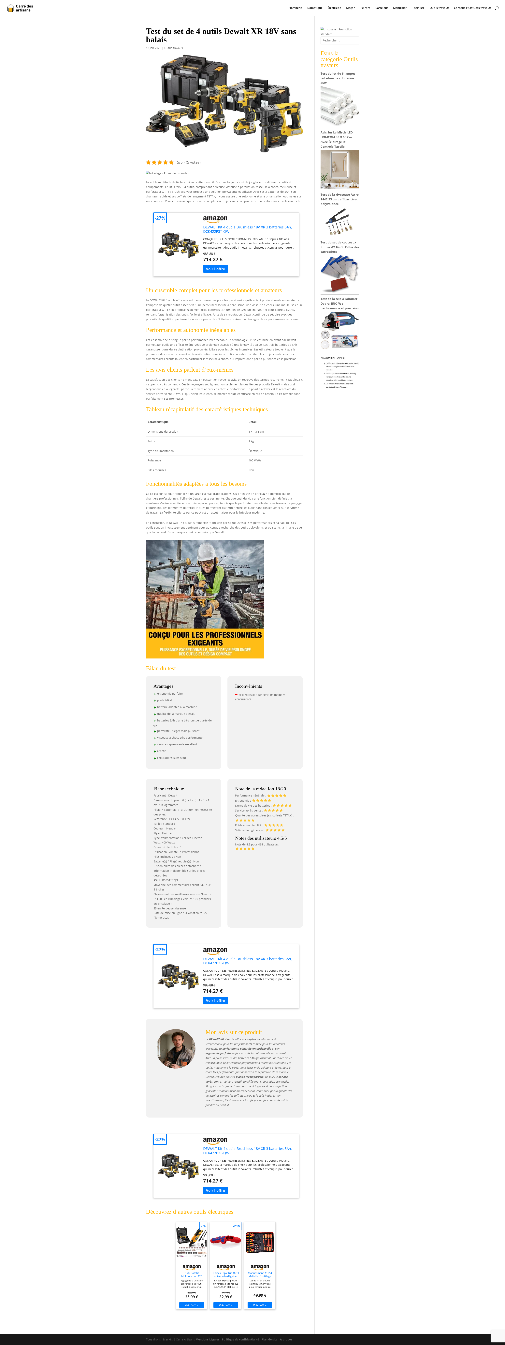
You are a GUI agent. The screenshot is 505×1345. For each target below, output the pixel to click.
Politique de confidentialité (240, 1339)
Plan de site (269, 1339)
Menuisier (400, 8)
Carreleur (381, 8)
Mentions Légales (207, 1339)
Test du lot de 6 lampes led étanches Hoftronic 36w (338, 78)
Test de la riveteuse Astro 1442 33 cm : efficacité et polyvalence (340, 199)
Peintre (365, 8)
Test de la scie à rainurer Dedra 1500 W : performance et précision (340, 303)
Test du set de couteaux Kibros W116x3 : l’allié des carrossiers (340, 247)
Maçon (350, 8)
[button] (168, 173)
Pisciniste (418, 8)
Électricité (334, 8)
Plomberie (295, 8)
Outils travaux (439, 8)
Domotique (315, 8)
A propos (286, 1339)
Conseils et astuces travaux (472, 8)
